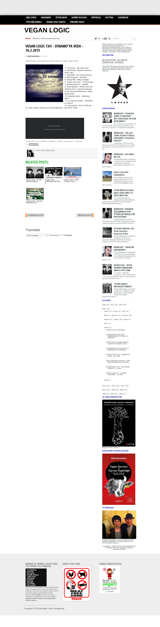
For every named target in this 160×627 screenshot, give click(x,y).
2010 (113, 390)
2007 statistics (37, 595)
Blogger (122, 548)
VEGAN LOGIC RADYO (56, 21)
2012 (123, 386)
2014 (104, 386)
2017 (112, 305)
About (26, 605)
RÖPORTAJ (96, 17)
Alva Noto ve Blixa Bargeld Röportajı (46, 38)
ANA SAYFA (31, 17)
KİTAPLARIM (61, 17)
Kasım (115, 311)
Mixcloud (79, 141)
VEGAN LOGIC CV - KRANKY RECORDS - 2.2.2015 (116, 373)
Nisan (126, 319)
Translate (68, 235)
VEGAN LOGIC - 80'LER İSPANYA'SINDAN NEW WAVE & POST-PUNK (123, 268)
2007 (112, 394)
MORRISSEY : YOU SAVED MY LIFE (124, 155)
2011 (104, 390)
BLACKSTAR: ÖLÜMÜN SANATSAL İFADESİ (114, 61)
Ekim (124, 311)
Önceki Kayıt (85, 215)
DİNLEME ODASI (77, 21)
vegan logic (33, 144)
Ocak (106, 380)
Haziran (107, 319)
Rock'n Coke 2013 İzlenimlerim (121, 173)
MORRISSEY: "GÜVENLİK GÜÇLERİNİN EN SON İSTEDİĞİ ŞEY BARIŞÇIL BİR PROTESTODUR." (124, 213)
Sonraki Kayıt (36, 215)
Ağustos (115, 315)
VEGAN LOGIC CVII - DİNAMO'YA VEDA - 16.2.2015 (54, 48)
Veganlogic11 (69, 141)
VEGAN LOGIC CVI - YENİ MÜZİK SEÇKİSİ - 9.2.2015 (118, 367)
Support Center (36, 605)
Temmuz (125, 315)
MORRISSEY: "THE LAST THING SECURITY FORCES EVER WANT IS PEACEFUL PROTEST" (124, 136)
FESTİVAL (109, 17)
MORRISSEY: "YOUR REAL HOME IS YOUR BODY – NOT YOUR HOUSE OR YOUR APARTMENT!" (125, 117)
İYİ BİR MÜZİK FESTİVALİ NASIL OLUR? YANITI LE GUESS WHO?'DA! (124, 193)
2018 (104, 305)
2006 (121, 394)
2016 (121, 305)
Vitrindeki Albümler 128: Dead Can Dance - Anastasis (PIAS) (124, 231)
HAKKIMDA (46, 17)
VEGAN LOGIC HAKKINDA (115, 330)
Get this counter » (31, 600)
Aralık (106, 311)
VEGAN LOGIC (47, 30)
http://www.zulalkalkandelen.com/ (113, 47)
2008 (104, 394)
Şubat (106, 327)
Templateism (70, 609)
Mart (106, 323)
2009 (122, 390)
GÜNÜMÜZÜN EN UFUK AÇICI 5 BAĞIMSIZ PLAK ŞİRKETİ (117, 349)
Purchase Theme (51, 605)
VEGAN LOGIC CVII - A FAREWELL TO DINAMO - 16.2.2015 (44, 141)
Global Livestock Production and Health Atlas (40, 598)
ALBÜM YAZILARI (79, 17)
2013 (113, 386)
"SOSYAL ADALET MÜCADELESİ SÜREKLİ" (123, 285)
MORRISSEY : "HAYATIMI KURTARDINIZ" (124, 248)
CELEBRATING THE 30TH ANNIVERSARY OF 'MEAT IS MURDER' (117, 336)
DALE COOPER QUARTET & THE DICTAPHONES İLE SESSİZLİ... (118, 361)
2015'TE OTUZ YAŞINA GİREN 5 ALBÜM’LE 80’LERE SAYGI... (117, 343)
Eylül (106, 315)
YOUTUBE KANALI (34, 21)
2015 (104, 309)
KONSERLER (123, 17)
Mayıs (116, 319)
